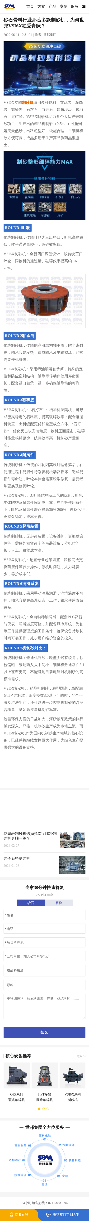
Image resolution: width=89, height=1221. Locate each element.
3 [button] (48, 1109)
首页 (30, 6)
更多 (79, 796)
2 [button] (43, 1109)
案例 (63, 6)
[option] (16, 1084)
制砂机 (27, 102)
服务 (75, 6)
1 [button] (39, 1109)
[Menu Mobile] (82, 6)
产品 (52, 6)
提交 (44, 1032)
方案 (41, 6)
